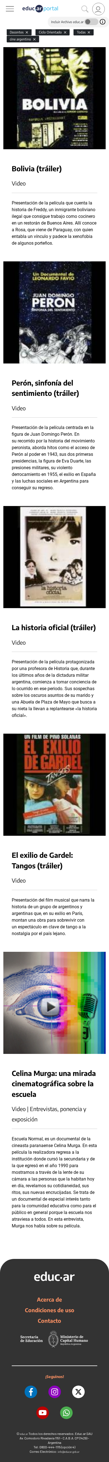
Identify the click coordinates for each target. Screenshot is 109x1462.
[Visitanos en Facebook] (30, 1392)
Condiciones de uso (49, 1310)
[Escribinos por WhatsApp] (66, 1413)
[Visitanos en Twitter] (78, 1392)
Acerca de (49, 1299)
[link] (98, 9)
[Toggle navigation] (5, 3)
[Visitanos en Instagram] (54, 1392)
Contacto (49, 1320)
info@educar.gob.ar (68, 1451)
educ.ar (24, 1433)
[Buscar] (85, 9)
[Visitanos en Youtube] (42, 1413)
